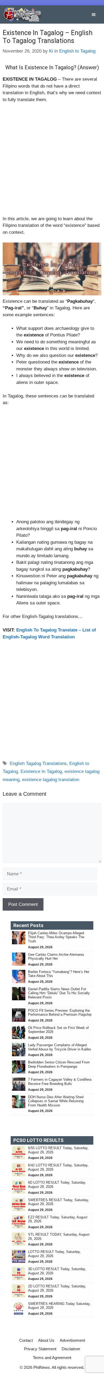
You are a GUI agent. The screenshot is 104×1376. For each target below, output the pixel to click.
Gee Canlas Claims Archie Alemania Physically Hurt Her (56, 957)
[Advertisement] (52, 161)
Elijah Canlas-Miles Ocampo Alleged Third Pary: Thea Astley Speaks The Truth (56, 937)
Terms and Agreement (52, 1357)
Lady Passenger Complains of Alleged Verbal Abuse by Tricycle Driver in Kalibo (60, 1047)
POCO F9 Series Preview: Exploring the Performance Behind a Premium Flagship (59, 1013)
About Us (46, 1340)
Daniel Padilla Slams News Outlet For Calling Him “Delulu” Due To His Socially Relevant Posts (59, 993)
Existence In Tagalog (41, 771)
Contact (26, 1340)
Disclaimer (71, 1349)
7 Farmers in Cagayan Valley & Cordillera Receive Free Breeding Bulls (59, 1082)
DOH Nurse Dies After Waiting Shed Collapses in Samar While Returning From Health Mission (55, 1101)
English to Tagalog (77, 51)
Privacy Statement (40, 1349)
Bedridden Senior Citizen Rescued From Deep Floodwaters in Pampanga (59, 1064)
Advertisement (72, 1340)
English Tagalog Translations (38, 763)
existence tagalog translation (50, 779)
